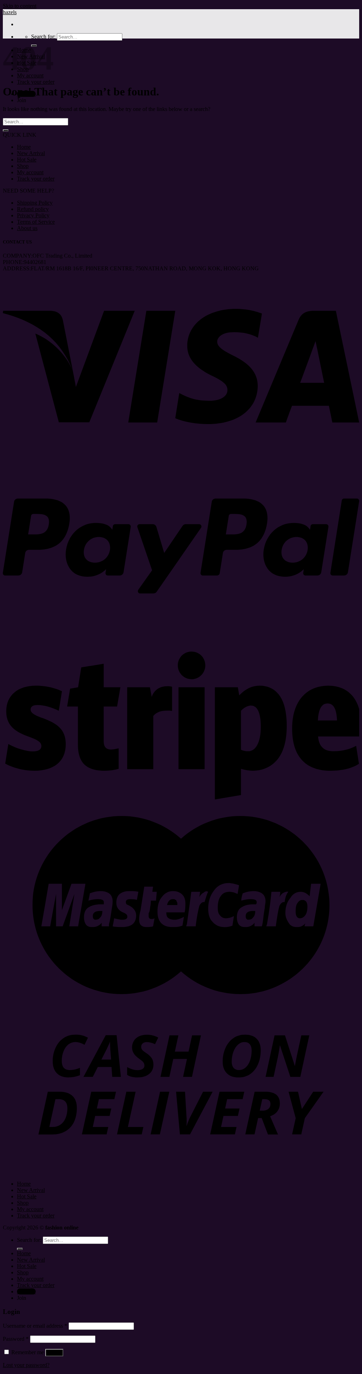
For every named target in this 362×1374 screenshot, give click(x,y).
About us (27, 228)
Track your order (35, 82)
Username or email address (35, 1326)
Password (16, 1339)
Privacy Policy (33, 215)
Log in (54, 1352)
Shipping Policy (35, 203)
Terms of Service (36, 222)
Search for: (43, 37)
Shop (23, 166)
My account (30, 172)
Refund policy (33, 209)
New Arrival (31, 153)
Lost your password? (26, 1365)
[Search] (20, 1249)
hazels (10, 12)
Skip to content (19, 6)
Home (24, 147)
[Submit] (5, 130)
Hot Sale (26, 160)
